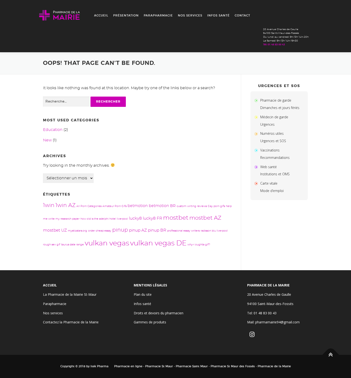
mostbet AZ (205, 218)
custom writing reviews (192, 206)
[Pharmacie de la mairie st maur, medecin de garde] (257, 117)
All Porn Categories (88, 206)
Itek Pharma (99, 366)
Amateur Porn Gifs (114, 206)
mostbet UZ (55, 230)
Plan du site (143, 294)
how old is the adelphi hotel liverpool (104, 218)
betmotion (138, 206)
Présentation (126, 15)
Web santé (268, 167)
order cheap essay (99, 230)
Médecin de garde (274, 117)
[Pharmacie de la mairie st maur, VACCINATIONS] (257, 150)
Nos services (190, 15)
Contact (242, 15)
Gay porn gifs (216, 206)
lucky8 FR (152, 218)
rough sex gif (51, 244)
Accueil (101, 15)
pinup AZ (138, 230)
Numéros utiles (272, 133)
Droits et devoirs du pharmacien (158, 313)
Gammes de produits (150, 322)
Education (53, 130)
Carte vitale (268, 183)
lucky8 (135, 218)
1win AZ (65, 205)
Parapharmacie (158, 15)
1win (48, 205)
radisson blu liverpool (214, 230)
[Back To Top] (330, 355)
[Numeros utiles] (257, 133)
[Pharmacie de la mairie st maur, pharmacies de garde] (257, 100)
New (47, 140)
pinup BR (157, 230)
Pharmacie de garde (275, 100)
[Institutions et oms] (257, 167)
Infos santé (218, 15)
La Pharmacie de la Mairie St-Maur (69, 294)
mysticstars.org (77, 230)
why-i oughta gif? (198, 244)
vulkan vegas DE (158, 243)
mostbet (175, 218)
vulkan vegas (107, 243)
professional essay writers (183, 230)
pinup (120, 230)
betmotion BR (162, 206)
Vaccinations (270, 150)
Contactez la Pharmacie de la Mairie (71, 322)
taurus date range (72, 244)
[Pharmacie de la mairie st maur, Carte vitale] (257, 183)
